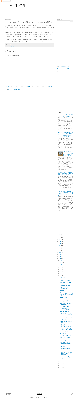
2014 (60, 245)
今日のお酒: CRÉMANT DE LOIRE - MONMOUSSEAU (65, 305)
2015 (60, 243)
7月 (61, 271)
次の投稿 (8, 86)
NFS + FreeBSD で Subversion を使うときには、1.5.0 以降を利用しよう (66, 313)
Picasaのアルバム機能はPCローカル (66, 322)
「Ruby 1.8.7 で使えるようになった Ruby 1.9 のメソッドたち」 (66, 330)
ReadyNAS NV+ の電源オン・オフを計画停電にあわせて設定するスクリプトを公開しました (65, 193)
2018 (60, 237)
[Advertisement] (62, 91)
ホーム (29, 86)
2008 (60, 258)
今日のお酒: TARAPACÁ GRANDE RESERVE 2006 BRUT (66, 353)
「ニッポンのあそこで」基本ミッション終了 (66, 309)
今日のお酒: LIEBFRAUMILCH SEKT (66, 325)
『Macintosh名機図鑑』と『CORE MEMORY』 (66, 349)
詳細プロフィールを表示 (63, 68)
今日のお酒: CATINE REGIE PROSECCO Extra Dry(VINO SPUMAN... (65, 344)
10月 (61, 265)
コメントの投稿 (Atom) (14, 89)
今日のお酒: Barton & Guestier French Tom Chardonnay (65, 339)
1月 (61, 367)
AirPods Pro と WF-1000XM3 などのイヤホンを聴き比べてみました (68, 153)
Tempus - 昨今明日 (14, 5)
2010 (60, 254)
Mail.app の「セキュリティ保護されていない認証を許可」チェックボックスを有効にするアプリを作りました (65, 134)
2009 (60, 256)
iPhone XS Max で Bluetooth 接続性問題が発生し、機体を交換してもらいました (65, 173)
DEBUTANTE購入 (64, 297)
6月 (61, 273)
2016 (60, 241)
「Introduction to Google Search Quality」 (66, 288)
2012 (60, 250)
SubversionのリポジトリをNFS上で (66, 318)
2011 (60, 252)
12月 (61, 260)
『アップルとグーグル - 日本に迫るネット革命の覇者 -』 (66, 294)
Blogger (48, 397)
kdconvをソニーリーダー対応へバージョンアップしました (65, 115)
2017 (60, 239)
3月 (61, 363)
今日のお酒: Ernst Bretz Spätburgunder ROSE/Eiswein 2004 (65, 284)
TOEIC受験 (62, 290)
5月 (61, 275)
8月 (61, 269)
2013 (60, 248)
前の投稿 (51, 86)
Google (11, 46)
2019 (60, 235)
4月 (61, 361)
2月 (61, 365)
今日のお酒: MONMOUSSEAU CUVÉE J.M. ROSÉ (65, 279)
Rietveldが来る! (63, 333)
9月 (61, 267)
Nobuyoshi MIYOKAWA (64, 66)
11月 (61, 262)
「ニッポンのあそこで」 (66, 335)
